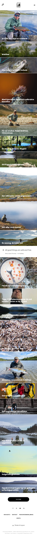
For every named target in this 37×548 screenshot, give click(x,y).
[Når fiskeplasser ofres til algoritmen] (18, 430)
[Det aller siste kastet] (18, 214)
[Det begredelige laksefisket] (18, 406)
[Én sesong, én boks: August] (18, 144)
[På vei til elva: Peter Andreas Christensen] (18, 120)
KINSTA (19, 518)
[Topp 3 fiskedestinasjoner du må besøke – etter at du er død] (18, 296)
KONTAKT (14, 514)
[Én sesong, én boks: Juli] (18, 238)
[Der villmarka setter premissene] (18, 183)
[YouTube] (20, 508)
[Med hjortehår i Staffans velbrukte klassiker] (18, 88)
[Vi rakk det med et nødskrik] (18, 25)
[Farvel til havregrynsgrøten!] (18, 272)
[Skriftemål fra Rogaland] (18, 159)
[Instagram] (16, 508)
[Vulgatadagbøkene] (18, 461)
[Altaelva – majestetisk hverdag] (18, 367)
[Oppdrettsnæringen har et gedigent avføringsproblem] (18, 485)
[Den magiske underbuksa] (18, 391)
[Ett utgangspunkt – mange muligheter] (18, 312)
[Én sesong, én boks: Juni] (18, 335)
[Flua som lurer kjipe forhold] (18, 65)
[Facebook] (13, 508)
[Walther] (18, 49)
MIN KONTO (7, 514)
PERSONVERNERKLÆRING (26, 514)
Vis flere (18, 499)
